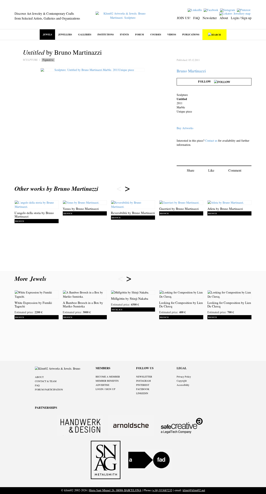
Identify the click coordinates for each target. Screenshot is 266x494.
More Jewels (31, 278)
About (224, 18)
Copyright (182, 380)
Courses (155, 34)
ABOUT (39, 377)
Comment (234, 170)
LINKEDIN (142, 393)
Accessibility (183, 384)
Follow (206, 81)
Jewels (47, 34)
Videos (171, 34)
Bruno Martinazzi (191, 71)
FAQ (196, 18)
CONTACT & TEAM (46, 381)
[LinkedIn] (195, 10)
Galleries (84, 34)
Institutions (105, 34)
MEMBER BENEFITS (107, 380)
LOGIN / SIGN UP (105, 389)
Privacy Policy (184, 376)
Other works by (56, 188)
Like (211, 170)
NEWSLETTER (144, 376)
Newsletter (210, 18)
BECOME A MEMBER (108, 376)
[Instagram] (228, 10)
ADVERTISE (102, 384)
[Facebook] (211, 10)
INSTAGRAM (143, 380)
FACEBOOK (142, 389)
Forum (139, 34)
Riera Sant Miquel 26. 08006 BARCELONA (115, 490)
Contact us (211, 140)
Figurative (48, 60)
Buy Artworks (185, 128)
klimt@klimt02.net (194, 490)
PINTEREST (142, 384)
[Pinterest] (244, 10)
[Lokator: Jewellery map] (235, 13)
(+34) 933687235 (162, 490)
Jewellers (65, 34)
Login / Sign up (241, 18)
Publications (190, 34)
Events (124, 34)
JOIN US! (183, 18)
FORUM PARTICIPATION (49, 389)
